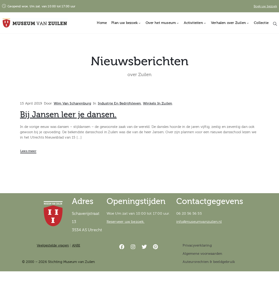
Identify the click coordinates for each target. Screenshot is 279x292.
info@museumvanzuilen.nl (199, 222)
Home (102, 23)
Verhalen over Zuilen (228, 23)
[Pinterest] (156, 246)
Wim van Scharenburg (72, 103)
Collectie (261, 23)
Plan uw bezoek (124, 23)
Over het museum (161, 23)
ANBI (76, 245)
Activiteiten (193, 23)
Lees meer (28, 151)
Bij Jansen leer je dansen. (68, 114)
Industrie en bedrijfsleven (119, 103)
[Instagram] (133, 246)
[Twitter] (144, 246)
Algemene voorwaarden (202, 254)
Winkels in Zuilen (157, 103)
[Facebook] (122, 246)
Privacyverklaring (197, 245)
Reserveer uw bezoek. (126, 222)
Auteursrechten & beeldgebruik (209, 262)
